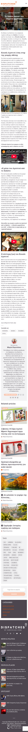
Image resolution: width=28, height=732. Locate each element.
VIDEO (5, 615)
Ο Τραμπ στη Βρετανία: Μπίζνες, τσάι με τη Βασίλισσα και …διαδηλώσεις (16, 658)
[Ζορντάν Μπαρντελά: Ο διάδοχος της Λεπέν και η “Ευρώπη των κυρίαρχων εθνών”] (3, 645)
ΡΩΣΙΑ (14, 570)
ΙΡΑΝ (9, 552)
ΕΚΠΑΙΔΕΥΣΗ (7, 549)
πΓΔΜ (5, 580)
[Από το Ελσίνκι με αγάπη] (3, 652)
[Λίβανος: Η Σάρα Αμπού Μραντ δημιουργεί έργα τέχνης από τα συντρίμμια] (3, 671)
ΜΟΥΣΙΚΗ (6, 560)
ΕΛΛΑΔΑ (15, 549)
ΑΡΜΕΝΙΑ (10, 542)
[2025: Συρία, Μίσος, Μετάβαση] (3, 697)
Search (14, 594)
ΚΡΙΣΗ (20, 555)
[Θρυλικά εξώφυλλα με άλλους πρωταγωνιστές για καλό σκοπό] (3, 678)
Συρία (19, 130)
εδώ (15, 323)
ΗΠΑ (5, 552)
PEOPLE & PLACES (14, 13)
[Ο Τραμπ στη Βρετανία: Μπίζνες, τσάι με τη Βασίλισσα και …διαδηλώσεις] (3, 659)
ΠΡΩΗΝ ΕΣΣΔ (7, 570)
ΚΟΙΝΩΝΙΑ (5, 330)
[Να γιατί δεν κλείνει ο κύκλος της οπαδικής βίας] (3, 711)
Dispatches (6, 469)
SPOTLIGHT (6, 612)
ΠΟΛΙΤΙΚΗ (6, 565)
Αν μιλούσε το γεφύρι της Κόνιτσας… (14, 684)
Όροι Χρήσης (10, 723)
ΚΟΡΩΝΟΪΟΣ (7, 555)
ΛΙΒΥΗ (5, 557)
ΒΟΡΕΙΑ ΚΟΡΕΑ (7, 544)
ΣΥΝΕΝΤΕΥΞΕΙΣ (8, 572)
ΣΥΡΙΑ (4, 333)
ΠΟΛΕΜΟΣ (21, 330)
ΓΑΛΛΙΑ (15, 544)
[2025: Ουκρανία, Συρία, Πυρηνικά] (3, 704)
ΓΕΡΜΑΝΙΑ (6, 547)
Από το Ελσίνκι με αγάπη (14, 650)
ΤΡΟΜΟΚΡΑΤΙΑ (8, 578)
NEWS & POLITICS (8, 606)
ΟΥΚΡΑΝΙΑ (6, 562)
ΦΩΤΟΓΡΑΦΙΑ (17, 578)
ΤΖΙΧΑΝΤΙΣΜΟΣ (8, 575)
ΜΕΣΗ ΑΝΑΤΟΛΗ (13, 557)
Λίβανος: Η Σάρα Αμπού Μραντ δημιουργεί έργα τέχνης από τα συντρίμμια (13, 431)
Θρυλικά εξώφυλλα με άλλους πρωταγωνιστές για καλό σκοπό (13, 464)
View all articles (10, 394)
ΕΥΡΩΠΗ (21, 549)
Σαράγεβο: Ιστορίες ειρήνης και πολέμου (11, 526)
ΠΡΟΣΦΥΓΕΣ (14, 565)
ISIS (5, 542)
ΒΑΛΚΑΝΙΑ (18, 542)
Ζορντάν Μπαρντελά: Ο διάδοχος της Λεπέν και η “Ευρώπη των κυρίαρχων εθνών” (16, 644)
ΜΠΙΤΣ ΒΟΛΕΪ (14, 560)
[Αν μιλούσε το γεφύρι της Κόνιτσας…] (3, 685)
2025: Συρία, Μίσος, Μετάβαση (16, 695)
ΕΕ (19, 547)
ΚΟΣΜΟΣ (13, 330)
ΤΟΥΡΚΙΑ (16, 575)
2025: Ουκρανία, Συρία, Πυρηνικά (16, 703)
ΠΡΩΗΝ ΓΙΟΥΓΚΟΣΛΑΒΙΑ (10, 567)
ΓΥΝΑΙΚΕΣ (14, 547)
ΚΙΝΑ (14, 552)
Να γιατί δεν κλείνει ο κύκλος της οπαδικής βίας (16, 710)
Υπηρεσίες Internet (16, 725)
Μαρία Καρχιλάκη (10, 22)
